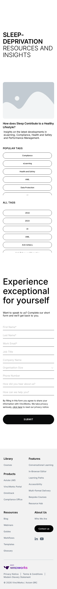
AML (27, 179)
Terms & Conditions (33, 574)
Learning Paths (36, 477)
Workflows (9, 538)
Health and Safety (27, 171)
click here (17, 407)
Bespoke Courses (38, 497)
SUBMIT (28, 419)
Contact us (43, 528)
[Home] (19, 5)
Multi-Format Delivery (40, 490)
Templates (9, 544)
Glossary (8, 550)
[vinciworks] (36, 539)
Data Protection (27, 187)
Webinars (8, 525)
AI (27, 229)
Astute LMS (10, 480)
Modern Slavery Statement (17, 577)
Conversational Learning (41, 465)
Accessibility (35, 484)
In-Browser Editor (37, 471)
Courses (8, 465)
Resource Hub (36, 503)
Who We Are (41, 518)
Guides (7, 531)
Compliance (27, 155)
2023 (27, 221)
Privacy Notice (11, 574)
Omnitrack (9, 493)
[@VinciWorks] (42, 539)
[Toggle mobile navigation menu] (49, 6)
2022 (27, 213)
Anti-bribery (27, 245)
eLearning (27, 163)
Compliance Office (13, 499)
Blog (6, 518)
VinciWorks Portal (13, 486)
